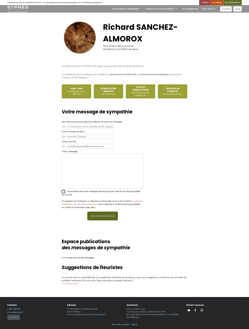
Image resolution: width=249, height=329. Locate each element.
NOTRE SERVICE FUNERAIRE (125, 8)
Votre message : (70, 151)
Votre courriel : (69, 141)
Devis (237, 8)
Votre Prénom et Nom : (73, 131)
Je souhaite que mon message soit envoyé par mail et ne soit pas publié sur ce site (101, 193)
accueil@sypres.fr (15, 312)
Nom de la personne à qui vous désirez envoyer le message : (92, 121)
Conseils (205, 2)
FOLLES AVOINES (70, 283)
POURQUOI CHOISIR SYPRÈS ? (160, 8)
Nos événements (232, 2)
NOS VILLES (207, 8)
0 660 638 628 (13, 309)
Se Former (217, 2)
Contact (226, 8)
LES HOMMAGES (190, 8)
